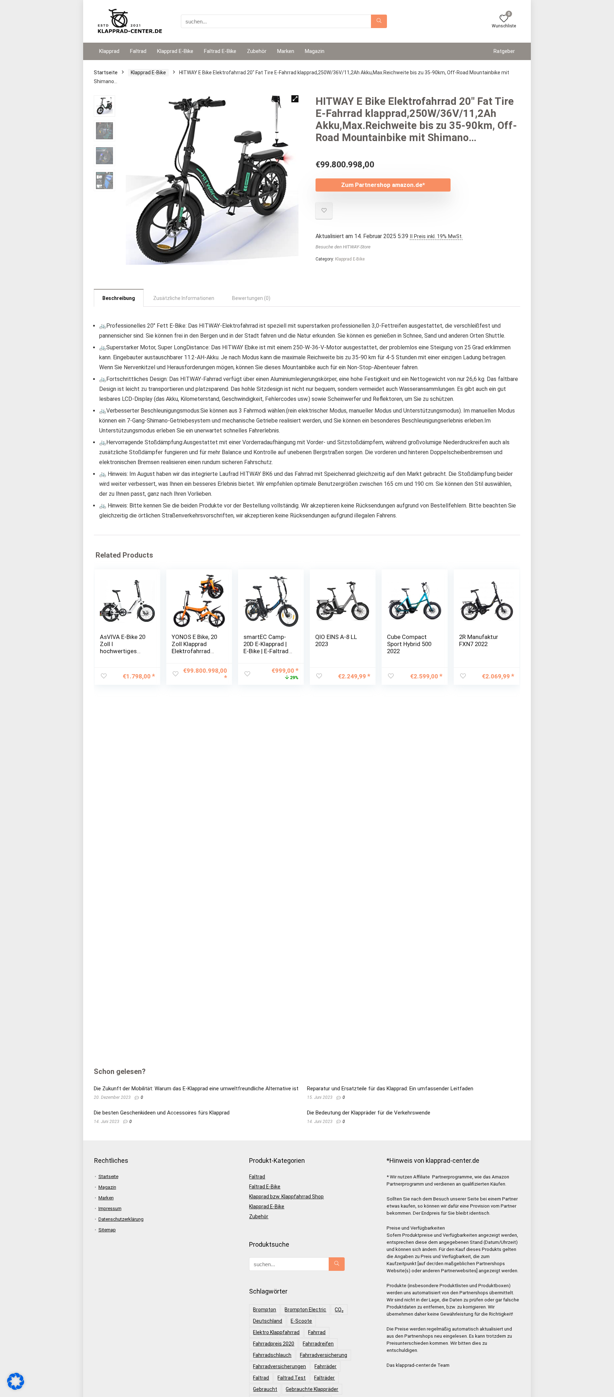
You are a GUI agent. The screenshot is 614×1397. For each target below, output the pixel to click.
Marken (285, 51)
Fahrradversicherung (323, 1355)
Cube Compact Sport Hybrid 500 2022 (409, 644)
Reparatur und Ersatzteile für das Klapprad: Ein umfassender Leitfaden (390, 1088)
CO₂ (339, 1309)
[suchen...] (379, 21)
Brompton (264, 1309)
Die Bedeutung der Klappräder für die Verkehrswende (368, 1112)
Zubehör (256, 51)
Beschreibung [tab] (118, 298)
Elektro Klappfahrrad (276, 1332)
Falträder (324, 1378)
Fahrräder (325, 1366)
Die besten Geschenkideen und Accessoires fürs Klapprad (162, 1112)
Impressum (110, 1208)
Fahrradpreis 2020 (273, 1344)
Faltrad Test (292, 1378)
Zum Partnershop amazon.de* (383, 184)
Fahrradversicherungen (279, 1366)
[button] (294, 98)
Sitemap (107, 1229)
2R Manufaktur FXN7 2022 (478, 640)
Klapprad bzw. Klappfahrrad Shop (286, 1196)
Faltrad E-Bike (220, 51)
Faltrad (138, 51)
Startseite (106, 72)
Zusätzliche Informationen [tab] (183, 298)
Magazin (314, 51)
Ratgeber (504, 51)
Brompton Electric (305, 1309)
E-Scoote (301, 1321)
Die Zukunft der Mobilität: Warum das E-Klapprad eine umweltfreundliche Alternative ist (196, 1088)
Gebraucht (265, 1389)
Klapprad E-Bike (175, 51)
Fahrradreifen (318, 1344)
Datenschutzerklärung (121, 1219)
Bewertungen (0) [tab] (251, 298)
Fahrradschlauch (272, 1355)
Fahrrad (316, 1332)
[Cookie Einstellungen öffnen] (15, 1388)
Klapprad (109, 51)
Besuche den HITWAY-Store (343, 246)
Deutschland (267, 1321)
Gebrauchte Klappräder (312, 1389)
